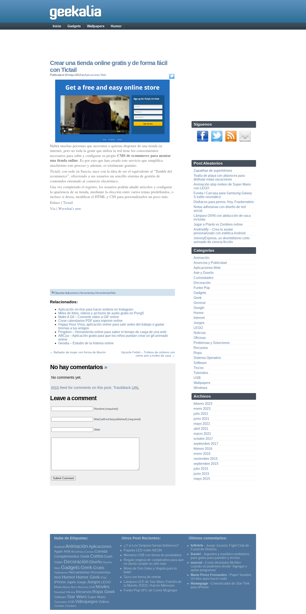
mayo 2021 (202, 423)
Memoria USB (86, 587)
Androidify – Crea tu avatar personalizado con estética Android (219, 231)
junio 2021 (201, 418)
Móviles (102, 586)
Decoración (202, 282)
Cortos (96, 556)
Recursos (201, 348)
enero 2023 (202, 408)
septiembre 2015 (206, 463)
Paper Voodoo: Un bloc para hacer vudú (221, 576)
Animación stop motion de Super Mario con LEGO (222, 186)
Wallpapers (95, 26)
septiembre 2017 (206, 443)
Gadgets (74, 26)
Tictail (68, 202)
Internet (199, 318)
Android (59, 547)
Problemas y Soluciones (212, 343)
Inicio (57, 26)
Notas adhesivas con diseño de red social (220, 208)
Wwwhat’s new (69, 208)
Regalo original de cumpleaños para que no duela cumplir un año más (154, 561)
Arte (67, 551)
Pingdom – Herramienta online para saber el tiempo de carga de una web (112, 332)
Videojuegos (86, 601)
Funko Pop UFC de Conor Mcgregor (150, 590)
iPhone (60, 582)
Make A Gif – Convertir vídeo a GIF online (88, 317)
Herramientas (86, 292)
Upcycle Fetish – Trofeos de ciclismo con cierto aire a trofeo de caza (148, 354)
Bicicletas (77, 551)
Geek (198, 297)
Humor (116, 26)
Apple (58, 551)
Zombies (70, 606)
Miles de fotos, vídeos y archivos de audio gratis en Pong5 (101, 313)
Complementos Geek (71, 556)
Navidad (59, 592)
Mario (58, 587)
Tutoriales (201, 373)
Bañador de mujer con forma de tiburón (80, 352)
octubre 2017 (203, 438)
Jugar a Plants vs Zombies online (218, 224)
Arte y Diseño (204, 272)
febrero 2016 (203, 448)
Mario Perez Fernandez (209, 575)
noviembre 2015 (206, 458)
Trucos (199, 368)
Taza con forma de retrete (142, 577)
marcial (196, 562)
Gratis (98, 567)
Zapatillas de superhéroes (213, 170)
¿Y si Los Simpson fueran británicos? (151, 545)
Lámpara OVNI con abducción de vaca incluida (222, 217)
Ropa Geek (103, 591)
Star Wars (77, 596)
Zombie (59, 606)
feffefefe (197, 545)
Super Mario (96, 597)
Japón (71, 582)
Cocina (89, 551)
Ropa (198, 353)
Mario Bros (70, 587)
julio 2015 (201, 468)
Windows (200, 388)
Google (199, 308)
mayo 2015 (202, 478)
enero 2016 (202, 453)
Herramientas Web (105, 292)
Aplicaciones (71, 292)
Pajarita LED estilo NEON (143, 550)
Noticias (200, 333)
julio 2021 (201, 413)
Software (200, 363)
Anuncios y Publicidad (210, 262)
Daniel (196, 554)
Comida (101, 551)
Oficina (70, 592)
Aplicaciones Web (95, 74)
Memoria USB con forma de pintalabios (153, 555)
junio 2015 (201, 473)
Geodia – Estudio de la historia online (86, 343)
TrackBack (126, 388)
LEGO (198, 328)
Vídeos (103, 602)
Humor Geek (88, 577)
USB (197, 378)
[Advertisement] (153, 40)
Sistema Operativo (207, 358)
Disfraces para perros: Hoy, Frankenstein (224, 202)
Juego (81, 582)
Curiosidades (203, 277)
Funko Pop (202, 287)
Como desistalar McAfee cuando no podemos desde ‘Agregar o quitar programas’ (219, 566)
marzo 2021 (202, 433)
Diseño (95, 562)
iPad (103, 577)
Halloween (61, 572)
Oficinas (200, 338)
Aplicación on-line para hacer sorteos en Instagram (95, 309)
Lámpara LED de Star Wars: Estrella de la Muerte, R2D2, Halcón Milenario (153, 583)
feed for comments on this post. (81, 388)
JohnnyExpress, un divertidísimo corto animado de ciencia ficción (222, 240)
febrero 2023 (203, 403)
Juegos (199, 323)
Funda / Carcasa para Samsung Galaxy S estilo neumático (223, 195)
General (199, 302)
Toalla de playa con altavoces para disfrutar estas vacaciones (219, 177)
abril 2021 (201, 428)
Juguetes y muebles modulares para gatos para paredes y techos (220, 556)
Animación (201, 257)
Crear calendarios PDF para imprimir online (90, 320)
